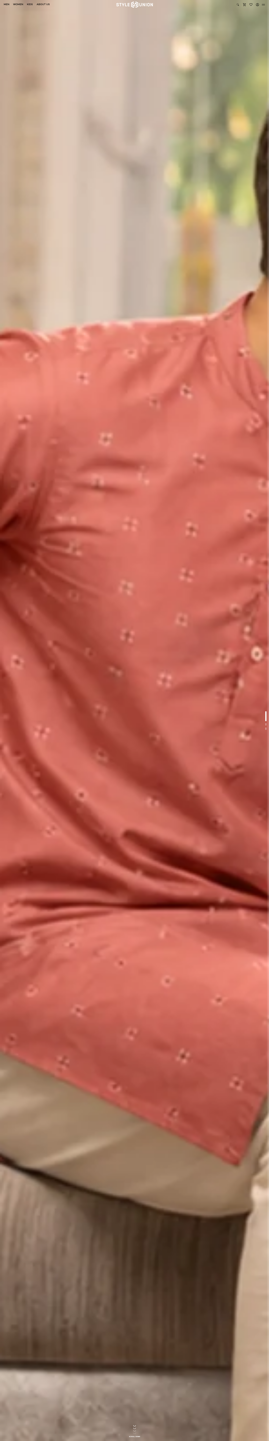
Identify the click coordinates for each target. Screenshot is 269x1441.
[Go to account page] (257, 4)
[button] (244, 4)
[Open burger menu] (263, 5)
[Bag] (244, 4)
